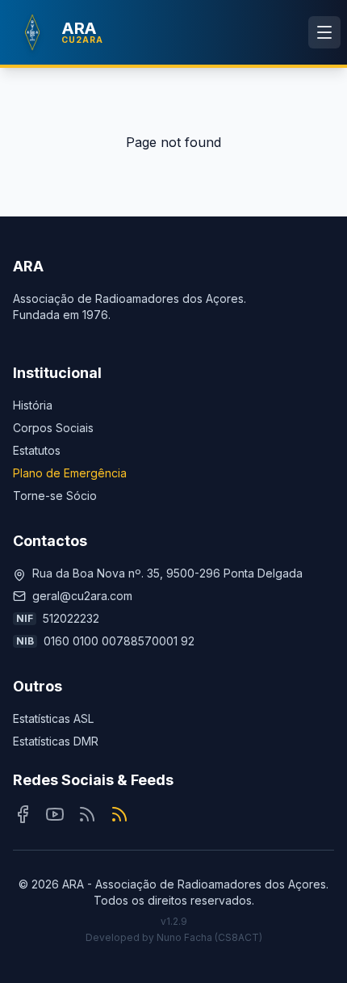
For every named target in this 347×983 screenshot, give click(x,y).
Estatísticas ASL (53, 718)
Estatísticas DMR (55, 741)
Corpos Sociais (53, 428)
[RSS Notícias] (87, 814)
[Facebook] (22, 814)
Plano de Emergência (70, 473)
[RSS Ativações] (119, 814)
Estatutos (37, 450)
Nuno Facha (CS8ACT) (209, 937)
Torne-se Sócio (55, 495)
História (32, 405)
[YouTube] (55, 814)
